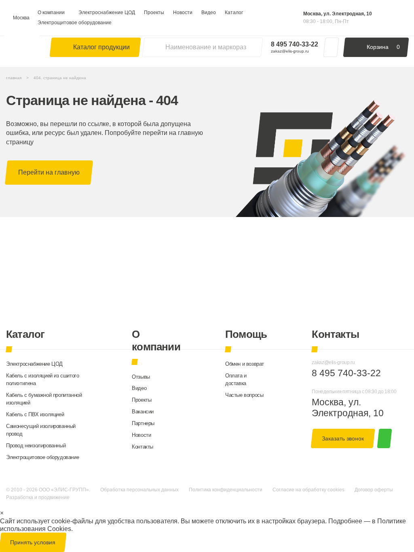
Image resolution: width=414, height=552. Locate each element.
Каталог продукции (101, 47)
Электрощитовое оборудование (75, 22)
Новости (182, 12)
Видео (208, 12)
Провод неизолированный (35, 445)
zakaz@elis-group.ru (290, 51)
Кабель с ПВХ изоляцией (35, 414)
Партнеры (143, 423)
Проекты (154, 12)
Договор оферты (374, 490)
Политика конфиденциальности (225, 490)
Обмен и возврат (244, 364)
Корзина (383, 47)
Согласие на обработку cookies (308, 490)
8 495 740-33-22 (294, 44)
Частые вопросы (244, 395)
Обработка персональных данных (139, 490)
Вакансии (143, 412)
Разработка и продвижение (38, 497)
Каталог (234, 12)
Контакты (142, 447)
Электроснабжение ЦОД (106, 12)
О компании (51, 12)
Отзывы (141, 377)
